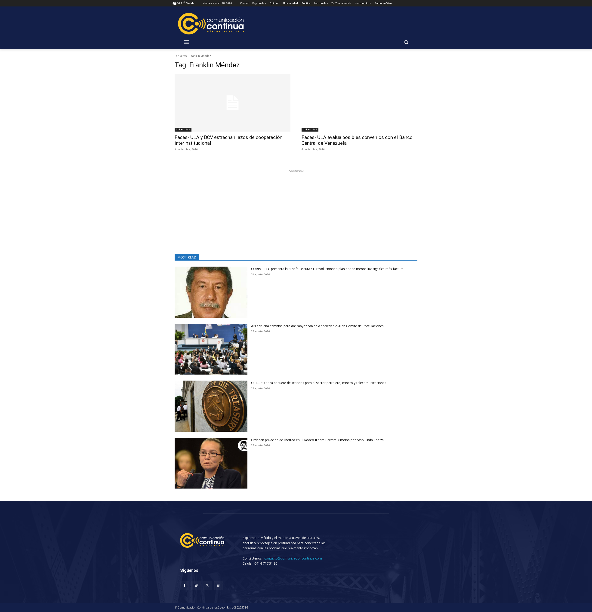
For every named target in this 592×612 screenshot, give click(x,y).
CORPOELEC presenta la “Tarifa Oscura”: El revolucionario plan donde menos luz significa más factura (327, 269)
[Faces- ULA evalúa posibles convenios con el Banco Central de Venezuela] (359, 103)
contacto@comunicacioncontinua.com (293, 558)
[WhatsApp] (218, 585)
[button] (406, 42)
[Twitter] (207, 585)
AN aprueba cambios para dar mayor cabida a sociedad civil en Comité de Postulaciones (317, 326)
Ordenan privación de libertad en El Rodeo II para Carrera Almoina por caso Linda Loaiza (317, 440)
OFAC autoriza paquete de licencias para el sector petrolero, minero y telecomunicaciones (318, 383)
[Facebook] (184, 585)
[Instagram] (195, 585)
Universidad (183, 129)
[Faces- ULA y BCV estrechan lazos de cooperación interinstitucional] (232, 103)
